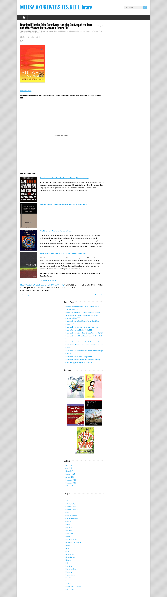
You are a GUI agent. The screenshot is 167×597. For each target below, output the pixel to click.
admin (24, 37)
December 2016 (70, 480)
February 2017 (70, 474)
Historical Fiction (70, 539)
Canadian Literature (71, 507)
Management (69, 554)
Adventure (68, 498)
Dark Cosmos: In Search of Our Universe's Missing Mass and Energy (64, 178)
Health (67, 536)
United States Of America (73, 587)
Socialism (68, 581)
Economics (69, 527)
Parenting (68, 566)
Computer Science (71, 518)
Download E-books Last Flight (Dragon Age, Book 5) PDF (84, 333)
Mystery (68, 560)
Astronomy (25, 41)
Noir (66, 563)
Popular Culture (70, 575)
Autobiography (70, 504)
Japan (67, 551)
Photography (69, 572)
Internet (67, 545)
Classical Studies (71, 516)
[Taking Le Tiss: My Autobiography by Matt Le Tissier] (85, 453)
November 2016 (70, 483)
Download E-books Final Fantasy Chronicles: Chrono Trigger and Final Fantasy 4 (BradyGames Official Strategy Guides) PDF (82, 315)
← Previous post (25, 295)
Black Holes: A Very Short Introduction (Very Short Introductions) (63, 253)
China (67, 513)
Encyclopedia (69, 533)
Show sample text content (48, 280)
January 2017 (69, 477)
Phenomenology (70, 569)
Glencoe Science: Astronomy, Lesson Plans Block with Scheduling (63, 204)
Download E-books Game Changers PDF (78, 357)
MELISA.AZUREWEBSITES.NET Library (56, 7)
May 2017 (68, 465)
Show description (25, 91)
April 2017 (68, 468)
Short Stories (69, 578)
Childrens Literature (71, 510)
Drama (67, 524)
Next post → (99, 295)
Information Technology (73, 542)
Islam (67, 548)
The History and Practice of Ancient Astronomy (56, 231)
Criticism (68, 521)
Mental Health (70, 557)
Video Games (69, 590)
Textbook (68, 584)
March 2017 (69, 471)
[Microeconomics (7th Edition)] (76, 397)
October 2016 (69, 486)
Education (68, 530)
